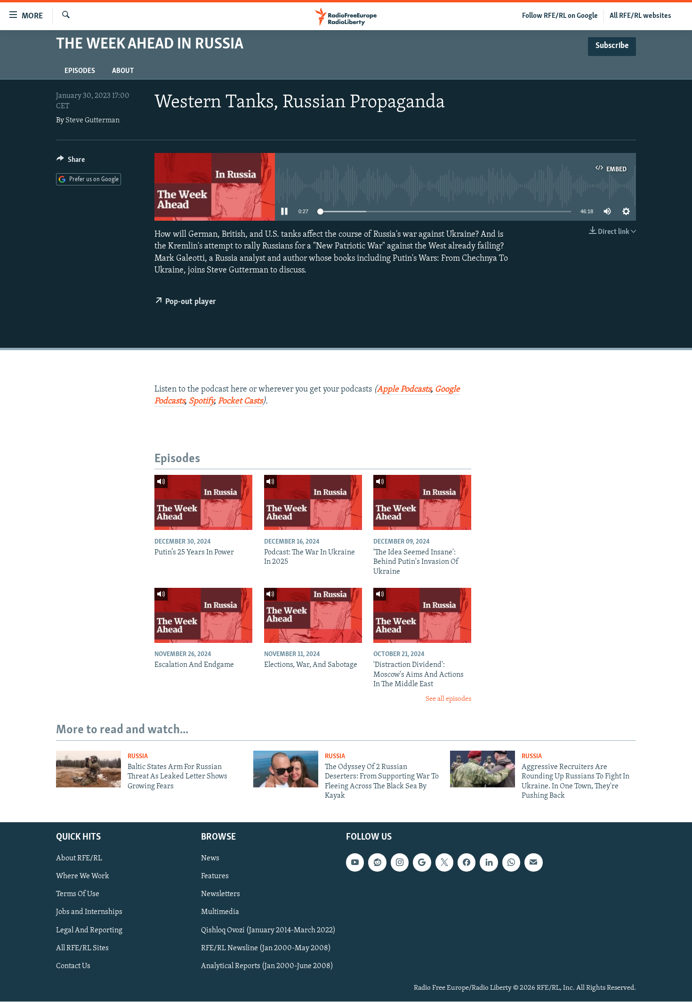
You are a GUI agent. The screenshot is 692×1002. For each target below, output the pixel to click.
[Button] (70, 162)
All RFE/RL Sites (82, 948)
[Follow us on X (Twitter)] (444, 863)
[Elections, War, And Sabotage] (313, 615)
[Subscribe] (533, 863)
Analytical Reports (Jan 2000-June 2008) (267, 966)
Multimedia (220, 912)
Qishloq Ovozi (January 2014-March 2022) (268, 930)
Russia (138, 756)
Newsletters (220, 894)
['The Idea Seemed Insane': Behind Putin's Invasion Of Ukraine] (422, 502)
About (123, 71)
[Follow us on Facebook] (466, 863)
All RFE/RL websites (640, 16)
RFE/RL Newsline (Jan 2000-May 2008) (266, 948)
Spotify (201, 401)
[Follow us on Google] (422, 863)
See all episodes (448, 699)
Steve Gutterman (92, 120)
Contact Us (73, 966)
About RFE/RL (79, 859)
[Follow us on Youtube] (355, 863)
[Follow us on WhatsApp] (511, 863)
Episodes (79, 71)
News (210, 859)
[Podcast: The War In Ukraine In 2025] (313, 502)
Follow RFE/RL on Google (560, 16)
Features (215, 877)
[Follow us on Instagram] (400, 863)
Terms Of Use (77, 894)
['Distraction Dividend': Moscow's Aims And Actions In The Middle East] (422, 615)
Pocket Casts (240, 401)
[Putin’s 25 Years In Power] (203, 502)
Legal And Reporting (89, 930)
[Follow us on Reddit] (377, 863)
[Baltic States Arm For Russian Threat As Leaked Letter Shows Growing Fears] (88, 769)
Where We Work (82, 877)
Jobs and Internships (89, 912)
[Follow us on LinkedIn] (489, 863)
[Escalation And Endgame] (203, 615)
